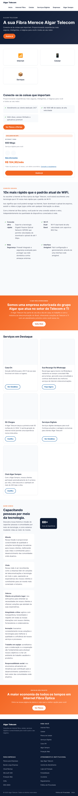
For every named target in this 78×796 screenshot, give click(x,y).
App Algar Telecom (47, 761)
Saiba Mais (39, 324)
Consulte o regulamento (48, 166)
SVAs (5, 781)
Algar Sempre (68, 7)
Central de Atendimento (48, 765)
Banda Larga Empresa (10, 765)
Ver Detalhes (12, 387)
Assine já (9, 36)
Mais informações (11, 158)
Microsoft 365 (8, 773)
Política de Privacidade (48, 785)
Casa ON (44, 743)
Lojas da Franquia (46, 769)
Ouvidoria (44, 777)
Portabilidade (45, 773)
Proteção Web (45, 751)
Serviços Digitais (43, 7)
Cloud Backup (8, 769)
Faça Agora (48, 387)
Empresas (56, 7)
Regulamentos (45, 781)
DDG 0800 (6, 785)
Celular (31, 7)
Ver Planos (39, 708)
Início (10, 7)
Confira (10, 439)
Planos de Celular (46, 735)
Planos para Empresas (10, 761)
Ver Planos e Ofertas (14, 127)
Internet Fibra (21, 7)
